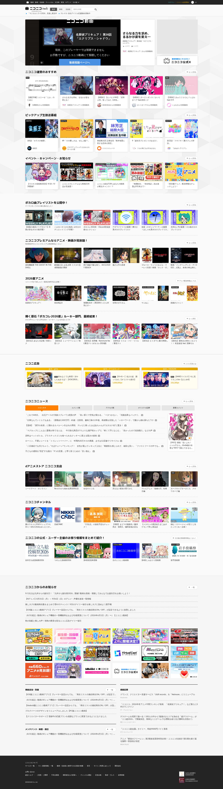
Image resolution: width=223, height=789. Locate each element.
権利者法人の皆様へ (70, 775)
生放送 (42, 2)
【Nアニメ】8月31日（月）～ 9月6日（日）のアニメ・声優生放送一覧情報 (58, 599)
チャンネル (49, 2)
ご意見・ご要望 (42, 775)
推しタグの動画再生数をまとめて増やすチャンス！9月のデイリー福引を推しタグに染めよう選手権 (68, 604)
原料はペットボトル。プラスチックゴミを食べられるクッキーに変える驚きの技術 (61, 436)
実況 (62, 2)
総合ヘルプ (29, 775)
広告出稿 (98, 775)
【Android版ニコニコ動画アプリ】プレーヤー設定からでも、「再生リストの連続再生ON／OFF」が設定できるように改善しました (70, 705)
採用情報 (121, 775)
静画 (36, 2)
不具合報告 (55, 775)
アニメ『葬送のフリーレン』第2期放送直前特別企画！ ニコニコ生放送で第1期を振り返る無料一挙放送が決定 (158, 740)
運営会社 (118, 766)
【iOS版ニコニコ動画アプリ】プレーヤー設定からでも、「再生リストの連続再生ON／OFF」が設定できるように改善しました (80, 610)
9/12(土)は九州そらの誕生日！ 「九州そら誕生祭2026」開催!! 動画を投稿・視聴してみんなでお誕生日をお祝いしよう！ (77, 593)
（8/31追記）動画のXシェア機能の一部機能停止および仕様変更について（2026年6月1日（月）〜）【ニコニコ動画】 (77, 615)
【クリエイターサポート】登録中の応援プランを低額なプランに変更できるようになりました (66, 716)
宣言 (88, 766)
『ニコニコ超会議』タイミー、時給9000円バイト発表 (144, 729)
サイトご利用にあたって (102, 766)
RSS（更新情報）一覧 (45, 766)
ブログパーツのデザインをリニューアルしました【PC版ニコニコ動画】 (56, 711)
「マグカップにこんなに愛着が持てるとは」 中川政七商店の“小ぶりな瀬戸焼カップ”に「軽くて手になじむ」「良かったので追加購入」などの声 (88, 431)
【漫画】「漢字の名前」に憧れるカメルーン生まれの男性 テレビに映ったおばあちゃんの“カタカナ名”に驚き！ (74, 425)
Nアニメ (68, 2)
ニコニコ (36, 9)
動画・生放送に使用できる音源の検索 (70, 766)
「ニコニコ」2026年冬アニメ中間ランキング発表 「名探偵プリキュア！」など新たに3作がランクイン (159, 705)
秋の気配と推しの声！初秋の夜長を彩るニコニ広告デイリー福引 (53, 621)
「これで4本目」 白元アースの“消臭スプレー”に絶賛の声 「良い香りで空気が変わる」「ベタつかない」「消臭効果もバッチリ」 (82, 415)
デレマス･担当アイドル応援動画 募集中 (75, 13)
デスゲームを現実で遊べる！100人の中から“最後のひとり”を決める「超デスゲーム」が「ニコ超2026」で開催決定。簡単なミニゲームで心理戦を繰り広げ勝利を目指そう (158, 718)
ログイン (171, 2)
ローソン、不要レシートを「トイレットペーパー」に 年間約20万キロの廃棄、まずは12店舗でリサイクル (72, 441)
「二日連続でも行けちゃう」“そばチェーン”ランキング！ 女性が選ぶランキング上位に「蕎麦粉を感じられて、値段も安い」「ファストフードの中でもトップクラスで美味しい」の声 (92, 446)
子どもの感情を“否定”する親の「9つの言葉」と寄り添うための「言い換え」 (58, 451)
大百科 (57, 2)
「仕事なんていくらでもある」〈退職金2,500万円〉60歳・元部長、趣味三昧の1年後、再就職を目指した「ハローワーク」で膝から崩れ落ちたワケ (89, 420)
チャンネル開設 (86, 775)
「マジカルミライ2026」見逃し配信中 (42, 13)
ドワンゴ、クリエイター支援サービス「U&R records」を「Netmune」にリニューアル (157, 694)
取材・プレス (109, 775)
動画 (32, 2)
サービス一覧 (30, 766)
